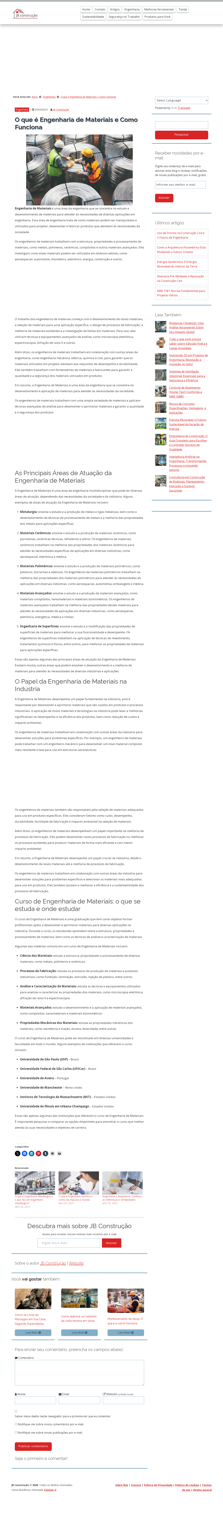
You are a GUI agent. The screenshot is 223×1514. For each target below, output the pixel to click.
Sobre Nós (121, 1485)
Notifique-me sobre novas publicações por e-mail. (50, 1432)
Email (65, 1394)
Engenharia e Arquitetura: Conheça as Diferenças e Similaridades (121, 1198)
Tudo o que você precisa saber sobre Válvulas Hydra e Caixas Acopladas (188, 343)
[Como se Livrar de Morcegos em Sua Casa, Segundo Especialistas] (33, 1299)
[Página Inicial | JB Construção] (24, 13)
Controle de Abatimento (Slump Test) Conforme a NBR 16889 (185, 392)
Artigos (115, 9)
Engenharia (132, 9)
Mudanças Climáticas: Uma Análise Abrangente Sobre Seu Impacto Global (186, 327)
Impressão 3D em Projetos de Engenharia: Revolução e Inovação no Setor (188, 359)
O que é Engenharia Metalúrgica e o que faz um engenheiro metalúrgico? (34, 1200)
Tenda (183, 9)
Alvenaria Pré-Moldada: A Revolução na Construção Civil (180, 278)
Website (76, 1263)
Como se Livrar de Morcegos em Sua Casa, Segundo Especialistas (30, 1319)
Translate (184, 108)
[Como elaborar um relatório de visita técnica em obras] (79, 1298)
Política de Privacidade (158, 1485)
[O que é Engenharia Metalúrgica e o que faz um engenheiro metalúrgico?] (35, 1182)
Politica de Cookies (187, 1485)
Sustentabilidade (93, 17)
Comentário (26, 1358)
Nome (21, 1394)
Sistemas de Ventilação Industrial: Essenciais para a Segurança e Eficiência (187, 376)
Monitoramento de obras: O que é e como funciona (125, 1321)
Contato (100, 9)
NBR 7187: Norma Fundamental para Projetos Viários (181, 293)
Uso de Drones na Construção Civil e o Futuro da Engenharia (181, 235)
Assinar (111, 1243)
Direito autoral (202, 1490)
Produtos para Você (157, 17)
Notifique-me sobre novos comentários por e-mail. (51, 1424)
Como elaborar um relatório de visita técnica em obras (79, 1319)
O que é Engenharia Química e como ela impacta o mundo (76, 1198)
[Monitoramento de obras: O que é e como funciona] (125, 1300)
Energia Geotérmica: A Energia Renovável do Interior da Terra (177, 264)
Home (86, 9)
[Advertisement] (111, 61)
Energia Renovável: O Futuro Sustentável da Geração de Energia (187, 424)
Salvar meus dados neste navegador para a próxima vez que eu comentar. (63, 1416)
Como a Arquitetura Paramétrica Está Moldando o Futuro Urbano (181, 249)
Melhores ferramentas (159, 9)
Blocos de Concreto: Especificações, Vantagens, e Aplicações (187, 408)
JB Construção (61, 109)
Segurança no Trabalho (124, 17)
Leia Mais (32, 1332)
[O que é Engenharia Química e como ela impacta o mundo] (79, 1182)
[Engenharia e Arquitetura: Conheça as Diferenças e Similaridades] (122, 1182)
